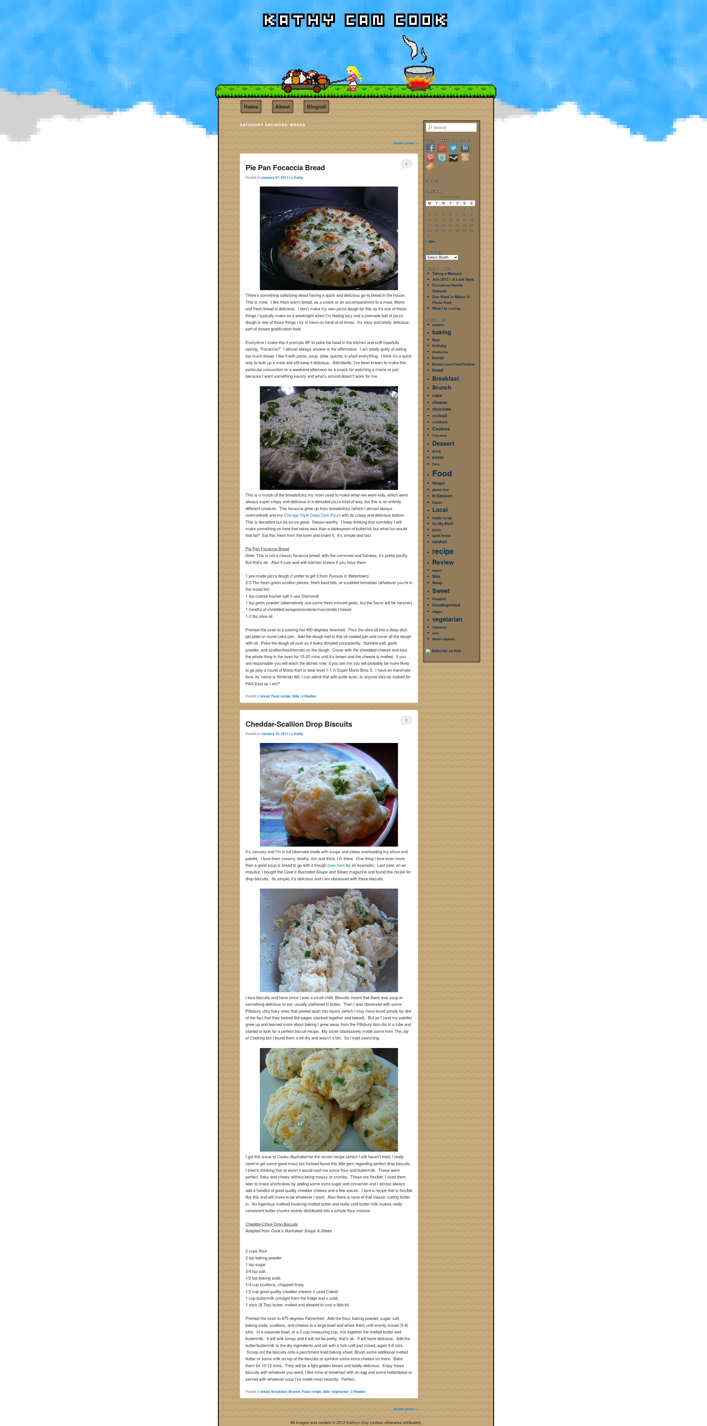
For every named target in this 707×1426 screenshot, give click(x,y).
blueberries (440, 352)
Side (295, 696)
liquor (437, 502)
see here (337, 865)
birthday (439, 345)
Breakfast (279, 1391)
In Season (442, 496)
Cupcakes (439, 435)
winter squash (443, 638)
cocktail (439, 415)
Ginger (438, 483)
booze (438, 358)
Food (275, 696)
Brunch (294, 1391)
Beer (436, 339)
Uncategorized (446, 605)
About (282, 106)
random (439, 542)
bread (265, 696)
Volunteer (439, 627)
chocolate (441, 409)
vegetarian (339, 1391)
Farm (435, 464)
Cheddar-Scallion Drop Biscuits (299, 724)
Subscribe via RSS (446, 650)
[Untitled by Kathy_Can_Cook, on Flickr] (329, 288)
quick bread (441, 535)
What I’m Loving (446, 308)
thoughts (439, 598)
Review (443, 562)
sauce (437, 570)
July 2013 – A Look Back (453, 279)
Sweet (441, 590)
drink (436, 451)
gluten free (440, 489)
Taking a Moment (446, 273)
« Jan (430, 241)
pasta (436, 529)
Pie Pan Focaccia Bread (285, 167)
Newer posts (406, 142)
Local (440, 509)
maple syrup (442, 517)
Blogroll (316, 106)
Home (251, 106)
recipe (286, 696)
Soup (437, 582)
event (438, 457)
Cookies (441, 428)
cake (437, 395)
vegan (437, 611)
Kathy (298, 177)
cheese (439, 402)
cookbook (440, 421)
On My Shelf (442, 523)
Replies (309, 696)
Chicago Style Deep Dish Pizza (312, 515)
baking (441, 332)
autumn (438, 324)
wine (435, 633)
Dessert (443, 443)
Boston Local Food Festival (453, 364)
